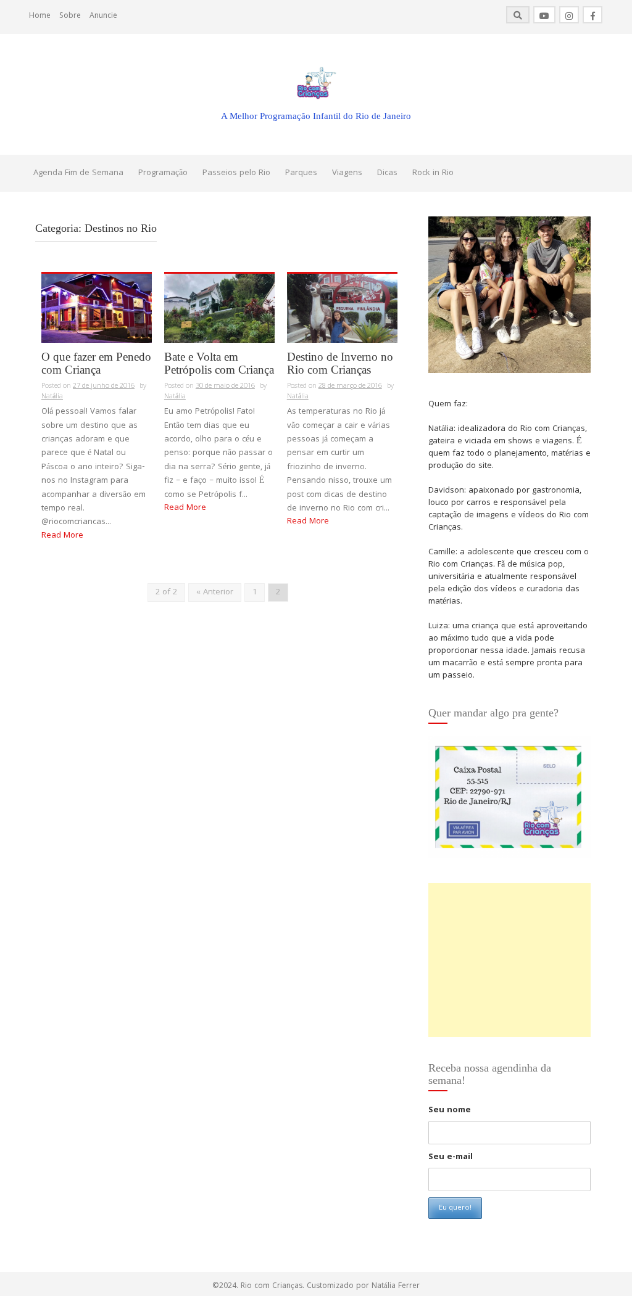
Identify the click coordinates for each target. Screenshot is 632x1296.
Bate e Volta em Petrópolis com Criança (219, 363)
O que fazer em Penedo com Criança (96, 363)
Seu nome (449, 1110)
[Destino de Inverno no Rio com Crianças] (342, 308)
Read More (62, 536)
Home (40, 16)
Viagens (347, 173)
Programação (163, 173)
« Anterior (214, 592)
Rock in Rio (433, 173)
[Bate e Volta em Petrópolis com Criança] (219, 308)
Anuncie (103, 16)
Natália (52, 397)
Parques (301, 173)
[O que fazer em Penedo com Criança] (96, 308)
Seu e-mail (450, 1157)
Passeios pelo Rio (236, 173)
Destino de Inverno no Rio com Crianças (340, 363)
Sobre (70, 16)
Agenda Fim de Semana (78, 173)
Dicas (387, 173)
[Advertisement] (509, 960)
